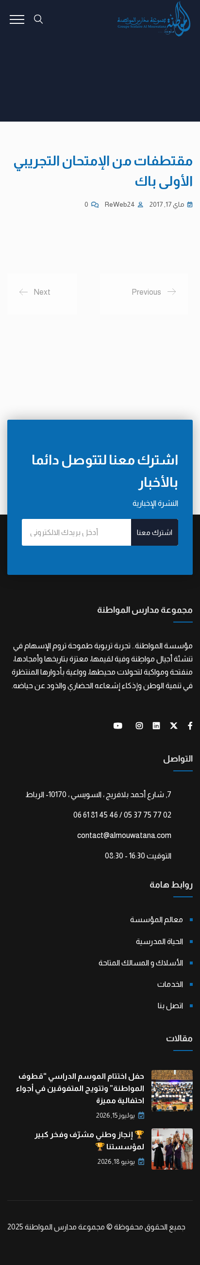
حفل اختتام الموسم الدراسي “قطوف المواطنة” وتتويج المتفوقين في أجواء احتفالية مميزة (80, 1088)
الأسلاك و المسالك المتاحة (141, 963)
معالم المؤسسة (156, 919)
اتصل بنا (170, 1005)
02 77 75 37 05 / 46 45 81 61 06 (122, 815)
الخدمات (170, 984)
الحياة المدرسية (159, 941)
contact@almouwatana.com (124, 835)
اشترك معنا (154, 532)
